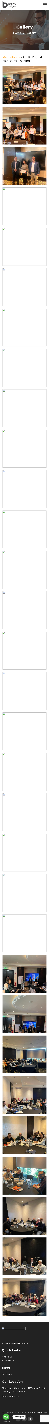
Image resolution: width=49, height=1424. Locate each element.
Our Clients (7, 1374)
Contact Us (8, 1360)
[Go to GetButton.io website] (6, 1421)
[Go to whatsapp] (6, 1417)
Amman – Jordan (10, 1396)
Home (17, 32)
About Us (7, 1357)
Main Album (11, 57)
